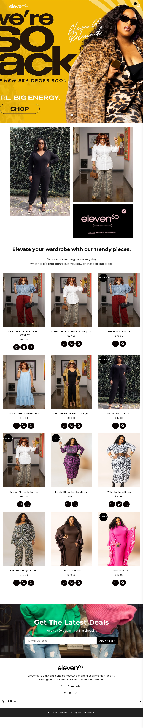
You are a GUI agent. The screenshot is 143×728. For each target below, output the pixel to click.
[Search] (119, 5)
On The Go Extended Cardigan (71, 413)
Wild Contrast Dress (119, 492)
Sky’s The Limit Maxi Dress (24, 413)
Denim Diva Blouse (119, 331)
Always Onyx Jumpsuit (119, 413)
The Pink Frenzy (119, 570)
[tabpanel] (71, 61)
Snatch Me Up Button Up (24, 492)
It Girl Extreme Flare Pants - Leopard (71, 331)
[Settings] (138, 5)
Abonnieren (107, 640)
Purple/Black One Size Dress (71, 492)
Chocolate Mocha (71, 570)
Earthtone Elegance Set (23, 570)
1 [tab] (71, 115)
